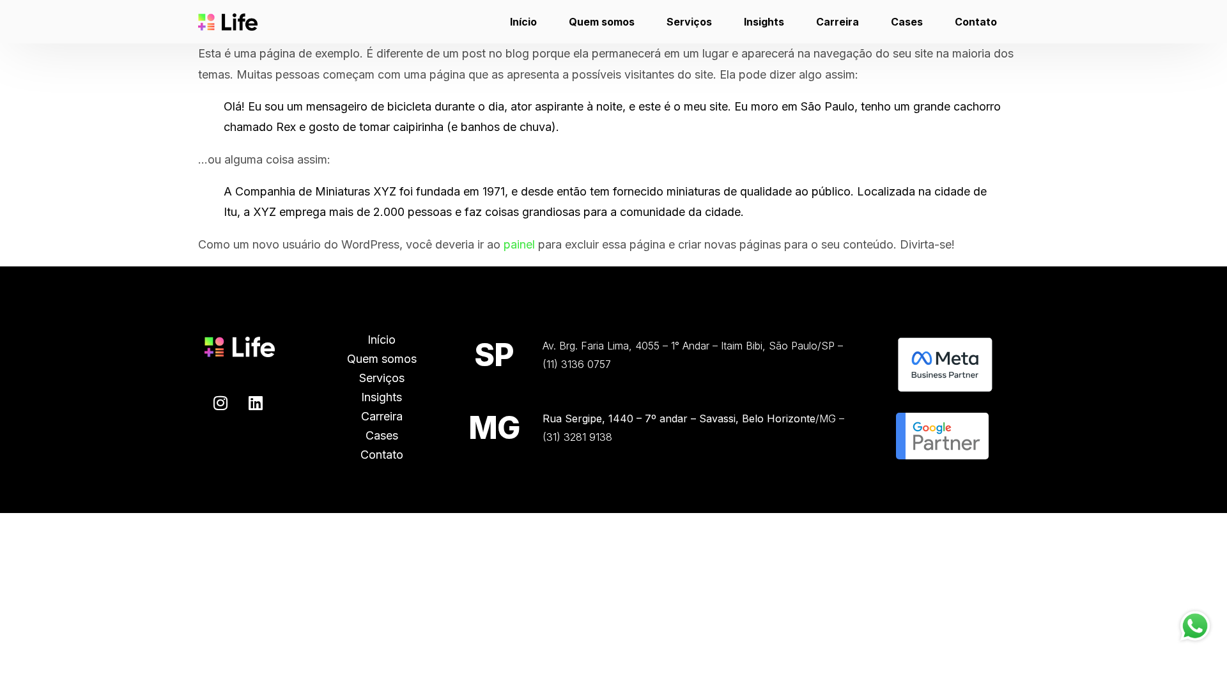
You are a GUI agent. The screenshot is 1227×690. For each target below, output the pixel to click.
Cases (382, 435)
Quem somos (382, 358)
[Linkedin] (256, 402)
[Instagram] (220, 402)
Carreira (382, 416)
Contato (381, 454)
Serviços (382, 378)
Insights (381, 397)
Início (381, 339)
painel (519, 244)
